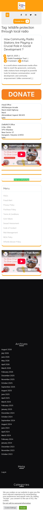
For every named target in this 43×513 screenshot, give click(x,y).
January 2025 (6, 409)
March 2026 (6, 368)
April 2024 (5, 432)
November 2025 (7, 379)
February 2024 (7, 439)
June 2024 (5, 428)
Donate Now (22, 22)
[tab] (8, 15)
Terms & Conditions (11, 214)
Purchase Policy (9, 209)
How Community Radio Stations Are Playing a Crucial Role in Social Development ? (19, 44)
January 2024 (6, 443)
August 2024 (6, 424)
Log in (3, 472)
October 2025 (6, 383)
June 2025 (5, 394)
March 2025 (6, 402)
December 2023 (7, 447)
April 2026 (5, 364)
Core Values (8, 219)
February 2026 (7, 372)
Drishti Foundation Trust (17, 58)
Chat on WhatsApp (21, 180)
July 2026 (5, 353)
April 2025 (5, 398)
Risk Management (10, 232)
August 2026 (6, 349)
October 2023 (6, 454)
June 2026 (5, 357)
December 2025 (7, 375)
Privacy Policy (8, 205)
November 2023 (7, 450)
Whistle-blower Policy (12, 242)
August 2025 (6, 390)
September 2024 (8, 420)
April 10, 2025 (12, 56)
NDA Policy (7, 237)
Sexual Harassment (11, 223)
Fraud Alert (7, 200)
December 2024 (7, 413)
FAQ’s (5, 196)
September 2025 (8, 387)
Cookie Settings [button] (10, 508)
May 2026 (5, 361)
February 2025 (7, 405)
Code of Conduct (9, 228)
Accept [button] (22, 508)
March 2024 (6, 435)
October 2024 (6, 417)
